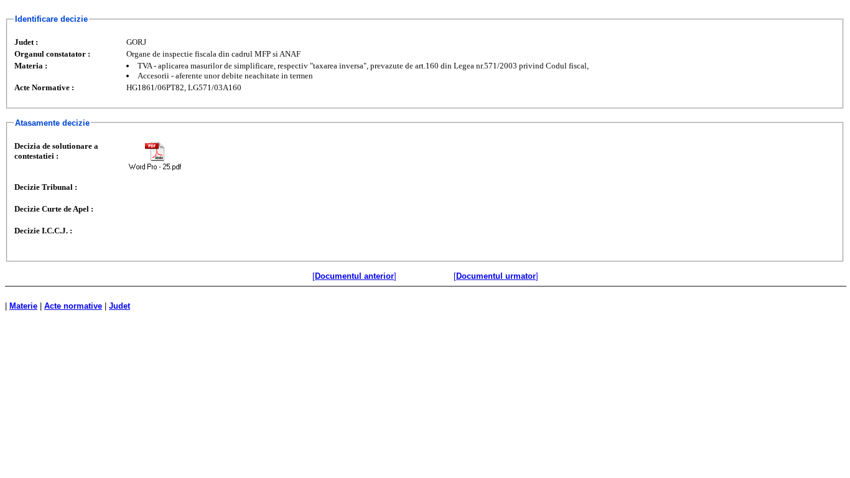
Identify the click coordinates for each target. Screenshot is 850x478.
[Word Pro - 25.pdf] (155, 156)
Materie (23, 306)
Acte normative (73, 306)
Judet (119, 306)
